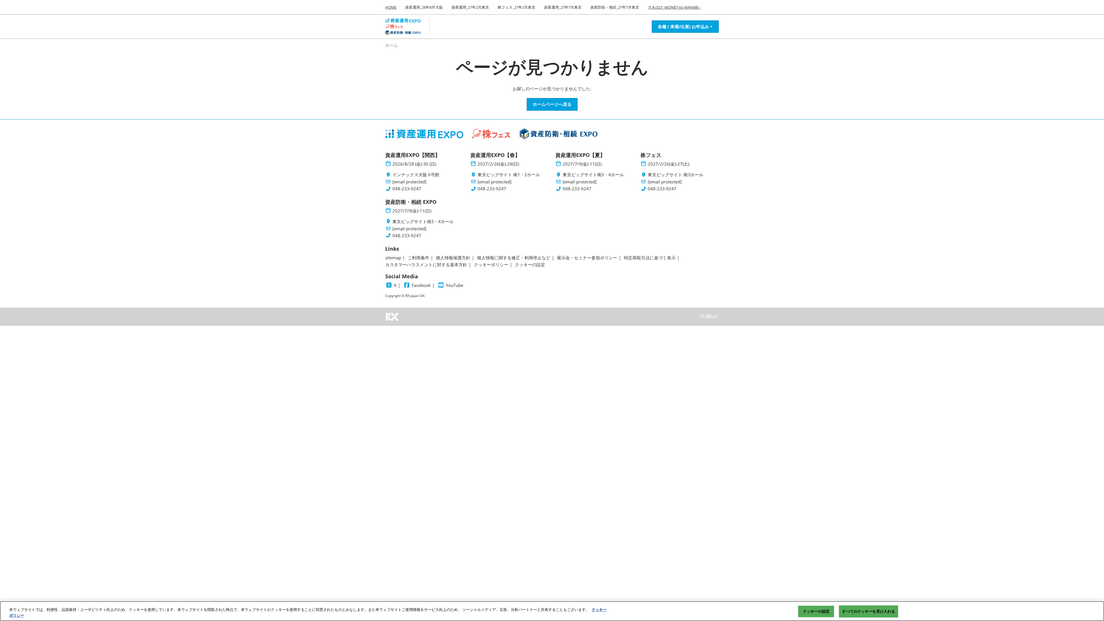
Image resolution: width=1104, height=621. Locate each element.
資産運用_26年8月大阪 (424, 7)
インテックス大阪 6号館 (415, 174)
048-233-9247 (406, 188)
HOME (390, 7)
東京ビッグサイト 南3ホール (675, 174)
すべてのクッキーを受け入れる (868, 611)
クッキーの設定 (816, 611)
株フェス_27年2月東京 (516, 7)
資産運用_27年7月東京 (563, 7)
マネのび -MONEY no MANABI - (674, 7)
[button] (685, 26)
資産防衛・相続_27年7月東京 (614, 7)
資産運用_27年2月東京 (470, 7)
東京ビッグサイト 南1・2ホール (509, 174)
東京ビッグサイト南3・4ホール (593, 174)
